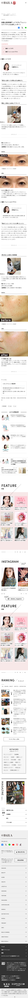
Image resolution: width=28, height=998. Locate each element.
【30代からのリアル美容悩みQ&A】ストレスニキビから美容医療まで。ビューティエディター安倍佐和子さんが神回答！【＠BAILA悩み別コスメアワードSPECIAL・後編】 (18, 448)
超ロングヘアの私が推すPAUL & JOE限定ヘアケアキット (21, 509)
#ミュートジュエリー (8, 754)
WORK (3, 877)
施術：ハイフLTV (9, 48)
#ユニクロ (6, 770)
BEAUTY (3, 872)
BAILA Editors (4, 941)
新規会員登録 (21, 860)
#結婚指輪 (16, 754)
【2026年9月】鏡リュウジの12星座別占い (7, 525)
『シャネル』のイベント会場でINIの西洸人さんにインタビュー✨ (8, 589)
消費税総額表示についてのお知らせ (8, 979)
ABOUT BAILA (4, 936)
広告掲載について (4, 976)
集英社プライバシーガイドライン (7, 978)
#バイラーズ (6, 759)
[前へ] (21, 593)
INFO (2, 927)
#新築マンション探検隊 (8, 762)
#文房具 (12, 757)
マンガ (2, 946)
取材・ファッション (5, 949)
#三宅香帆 (14, 764)
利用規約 (18, 978)
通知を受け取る (21, 852)
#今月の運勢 (13, 759)
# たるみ (10, 406)
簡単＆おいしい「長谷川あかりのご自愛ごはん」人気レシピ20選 (6, 544)
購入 (7, 818)
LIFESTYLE (4, 886)
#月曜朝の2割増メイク (14, 770)
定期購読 (8, 814)
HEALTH (3, 882)
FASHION (3, 868)
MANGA (3, 909)
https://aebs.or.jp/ (21, 970)
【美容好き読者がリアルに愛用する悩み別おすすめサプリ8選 (21, 544)
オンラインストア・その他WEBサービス (10, 956)
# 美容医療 (4, 406)
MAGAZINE (4, 900)
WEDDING (4, 891)
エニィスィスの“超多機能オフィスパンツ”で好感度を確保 (6, 509)
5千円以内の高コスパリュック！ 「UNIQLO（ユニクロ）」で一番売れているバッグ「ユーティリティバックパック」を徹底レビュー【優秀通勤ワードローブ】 (19, 711)
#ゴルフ (19, 764)
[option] (14, 522)
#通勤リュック (19, 757)
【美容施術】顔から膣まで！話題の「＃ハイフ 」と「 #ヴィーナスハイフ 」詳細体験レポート (18, 436)
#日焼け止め (17, 767)
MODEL (3, 918)
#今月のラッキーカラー (8, 767)
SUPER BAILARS (5, 904)
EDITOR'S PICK (5, 914)
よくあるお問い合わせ (14, 976)
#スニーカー (6, 757)
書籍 (2, 952)
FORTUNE (3, 895)
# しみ (15, 406)
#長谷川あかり (7, 764)
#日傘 (19, 759)
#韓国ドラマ (17, 762)
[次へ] (26, 593)
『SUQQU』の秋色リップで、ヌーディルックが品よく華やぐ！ (21, 526)
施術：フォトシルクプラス (11, 51)
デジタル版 (8, 822)
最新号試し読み (9, 810)
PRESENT (3, 923)
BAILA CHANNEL (5, 932)
